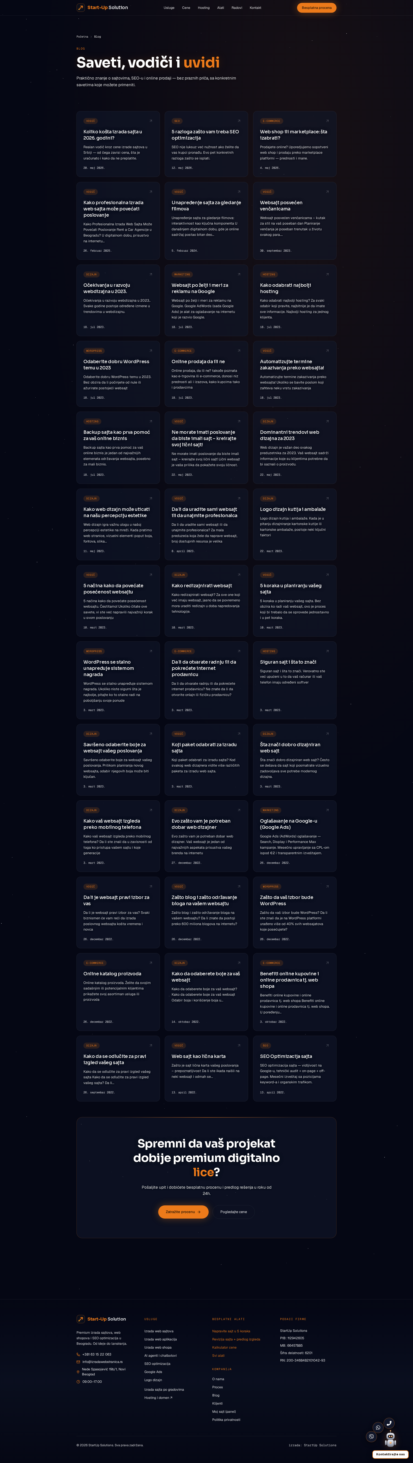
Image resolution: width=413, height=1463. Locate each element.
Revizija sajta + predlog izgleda (236, 1339)
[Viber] (371, 1436)
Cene (186, 8)
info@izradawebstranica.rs (102, 1362)
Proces (217, 1387)
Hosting (204, 8)
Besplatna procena (317, 8)
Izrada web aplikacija (160, 1339)
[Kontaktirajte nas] (390, 1440)
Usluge (169, 8)
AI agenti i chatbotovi (160, 1355)
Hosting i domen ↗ (158, 1397)
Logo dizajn (153, 1380)
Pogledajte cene (233, 1211)
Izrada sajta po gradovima (164, 1389)
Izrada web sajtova (159, 1331)
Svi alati (218, 1355)
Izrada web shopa (158, 1347)
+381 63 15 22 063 (96, 1354)
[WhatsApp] (378, 1427)
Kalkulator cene (224, 1347)
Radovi (237, 8)
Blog (215, 1395)
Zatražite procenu (180, 1211)
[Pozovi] (389, 1423)
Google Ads (153, 1372)
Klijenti (217, 1403)
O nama (218, 1379)
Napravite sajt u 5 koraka (231, 1331)
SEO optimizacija (157, 1363)
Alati (220, 8)
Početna (82, 37)
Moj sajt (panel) (224, 1411)
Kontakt (255, 8)
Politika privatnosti (226, 1420)
